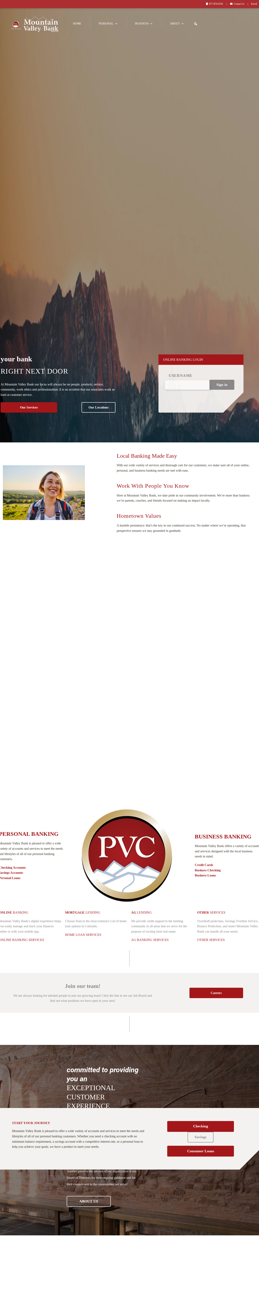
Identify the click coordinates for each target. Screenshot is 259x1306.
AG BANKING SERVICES (150, 940)
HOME (77, 23)
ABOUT (175, 23)
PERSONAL (106, 23)
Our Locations (98, 407)
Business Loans (205, 875)
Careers (216, 993)
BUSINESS (142, 23)
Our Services (29, 407)
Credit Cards (204, 865)
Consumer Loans (200, 1151)
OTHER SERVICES (211, 940)
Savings (201, 1137)
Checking (200, 1126)
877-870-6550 (216, 3)
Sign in (221, 385)
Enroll (254, 3)
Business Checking (208, 870)
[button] (196, 24)
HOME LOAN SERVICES (83, 934)
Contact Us (239, 3)
